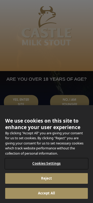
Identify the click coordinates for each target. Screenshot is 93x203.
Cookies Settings (46, 163)
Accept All (46, 193)
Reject (46, 178)
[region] (46, 154)
